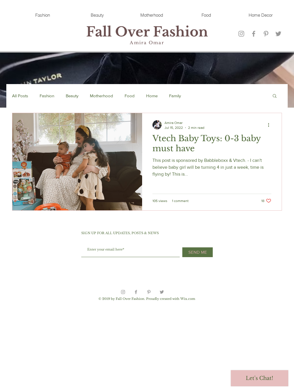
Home (152, 95)
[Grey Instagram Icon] (241, 34)
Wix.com (187, 299)
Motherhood (101, 95)
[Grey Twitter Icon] (278, 34)
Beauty (72, 95)
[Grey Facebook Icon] (254, 34)
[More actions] (270, 124)
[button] (274, 96)
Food (130, 95)
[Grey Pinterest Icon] (266, 34)
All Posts (20, 95)
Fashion (47, 95)
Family (175, 95)
